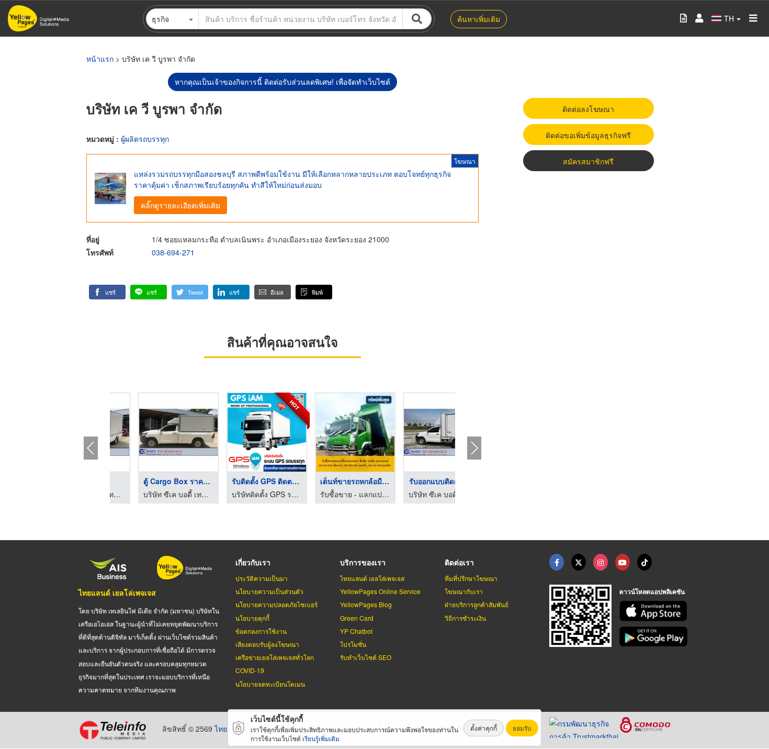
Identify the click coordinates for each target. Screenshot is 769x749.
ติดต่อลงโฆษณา (588, 109)
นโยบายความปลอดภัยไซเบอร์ (276, 604)
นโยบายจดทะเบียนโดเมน (270, 683)
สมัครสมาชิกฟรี (588, 161)
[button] (107, 292)
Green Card (357, 617)
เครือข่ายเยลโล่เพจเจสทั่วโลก (274, 657)
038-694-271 (173, 252)
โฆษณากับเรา (464, 591)
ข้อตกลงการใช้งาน (261, 631)
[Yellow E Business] (556, 562)
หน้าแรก (100, 58)
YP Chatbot (356, 631)
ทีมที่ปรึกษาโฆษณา (471, 578)
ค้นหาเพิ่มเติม (478, 19)
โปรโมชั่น (353, 644)
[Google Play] (655, 637)
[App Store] (655, 611)
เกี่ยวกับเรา (252, 562)
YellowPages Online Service (380, 591)
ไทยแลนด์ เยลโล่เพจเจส (117, 592)
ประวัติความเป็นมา (261, 578)
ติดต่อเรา (459, 562)
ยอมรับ (522, 727)
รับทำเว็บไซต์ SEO (365, 657)
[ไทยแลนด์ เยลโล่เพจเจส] (578, 562)
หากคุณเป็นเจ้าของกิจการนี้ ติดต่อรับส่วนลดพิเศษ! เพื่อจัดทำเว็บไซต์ (282, 81)
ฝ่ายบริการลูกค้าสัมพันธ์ (476, 604)
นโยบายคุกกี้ (252, 617)
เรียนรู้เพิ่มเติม (321, 738)
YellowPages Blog (366, 604)
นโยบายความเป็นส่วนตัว (269, 591)
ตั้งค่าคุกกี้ (483, 727)
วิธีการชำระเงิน (465, 617)
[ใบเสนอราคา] (683, 18)
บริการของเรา (363, 562)
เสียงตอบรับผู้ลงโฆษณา (267, 644)
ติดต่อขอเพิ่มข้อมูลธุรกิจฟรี (588, 135)
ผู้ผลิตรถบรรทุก (145, 138)
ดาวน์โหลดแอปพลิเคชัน (652, 591)
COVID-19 (249, 670)
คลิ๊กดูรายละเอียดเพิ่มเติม (180, 205)
